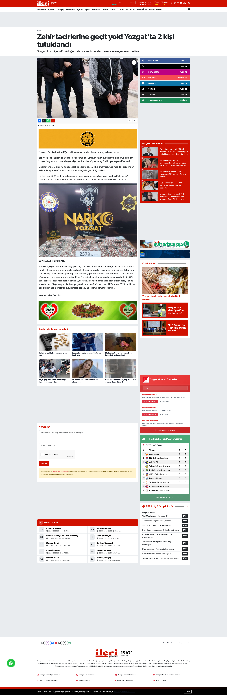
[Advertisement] (113, 19)
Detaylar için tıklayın (165, 498)
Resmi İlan (142, 10)
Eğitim (80, 10)
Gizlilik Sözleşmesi (170, 643)
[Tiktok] (60, 643)
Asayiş (60, 10)
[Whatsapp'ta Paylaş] (48, 120)
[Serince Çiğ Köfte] (88, 310)
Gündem (41, 10)
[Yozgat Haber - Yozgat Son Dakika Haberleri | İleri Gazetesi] (47, 3)
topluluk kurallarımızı (60, 471)
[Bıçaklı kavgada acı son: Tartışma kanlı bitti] (87, 342)
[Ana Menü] (189, 9)
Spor (87, 10)
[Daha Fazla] (53, 120)
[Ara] (189, 3)
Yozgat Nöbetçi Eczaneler (50, 675)
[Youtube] (56, 643)
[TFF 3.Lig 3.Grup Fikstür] (187, 506)
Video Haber (155, 10)
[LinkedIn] (52, 643)
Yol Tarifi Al (165, 401)
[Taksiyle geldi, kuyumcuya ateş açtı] (54, 342)
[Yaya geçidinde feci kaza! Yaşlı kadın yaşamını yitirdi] (54, 369)
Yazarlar (130, 10)
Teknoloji (96, 10)
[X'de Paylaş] (44, 120)
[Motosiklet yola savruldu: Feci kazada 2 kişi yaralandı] (120, 342)
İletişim (187, 643)
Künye (181, 643)
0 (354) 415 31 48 (151, 414)
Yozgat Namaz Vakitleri (126, 675)
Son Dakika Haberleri (125, 681)
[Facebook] (39, 643)
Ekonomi (70, 10)
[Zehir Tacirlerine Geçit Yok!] (88, 220)
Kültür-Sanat (109, 10)
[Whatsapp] (69, 643)
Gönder (44, 464)
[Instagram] (47, 643)
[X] (43, 643)
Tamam (188, 691)
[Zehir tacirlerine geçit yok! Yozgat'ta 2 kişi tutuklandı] (87, 87)
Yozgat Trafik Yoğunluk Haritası (168, 675)
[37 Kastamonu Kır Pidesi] (88, 139)
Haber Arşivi (161, 681)
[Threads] (64, 643)
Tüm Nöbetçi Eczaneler (166, 430)
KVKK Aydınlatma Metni (124, 692)
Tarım (121, 10)
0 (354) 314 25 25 (151, 401)
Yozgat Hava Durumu (87, 675)
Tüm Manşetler (84, 681)
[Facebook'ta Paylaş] (39, 120)
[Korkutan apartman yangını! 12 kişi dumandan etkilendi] (120, 369)
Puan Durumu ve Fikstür (48, 681)
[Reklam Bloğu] (165, 244)
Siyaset (51, 10)
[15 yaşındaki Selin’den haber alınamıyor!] (87, 369)
